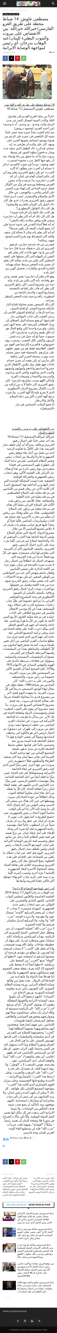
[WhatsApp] (23, 58)
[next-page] (8, 1298)
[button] (4, 3)
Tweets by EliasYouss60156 (15, 1311)
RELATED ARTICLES (17, 1205)
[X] (11, 58)
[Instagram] (25, 1321)
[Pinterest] (17, 58)
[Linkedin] (32, 1321)
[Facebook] (5, 58)
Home (5, 10)
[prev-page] (4, 1298)
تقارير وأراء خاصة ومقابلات (18, 10)
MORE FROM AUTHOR (39, 1205)
